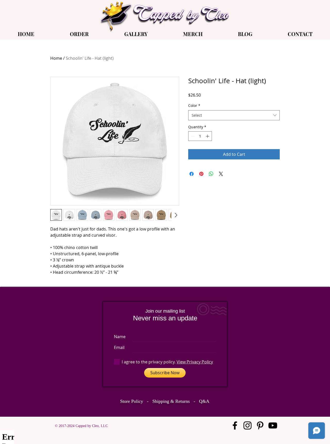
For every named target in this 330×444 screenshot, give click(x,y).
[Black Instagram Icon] (247, 425)
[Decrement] (192, 136)
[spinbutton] (200, 136)
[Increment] (208, 136)
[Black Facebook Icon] (234, 425)
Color (194, 105)
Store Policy (131, 401)
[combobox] (234, 115)
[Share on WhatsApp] (211, 174)
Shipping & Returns (171, 401)
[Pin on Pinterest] (201, 174)
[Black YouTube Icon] (272, 425)
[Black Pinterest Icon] (260, 425)
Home (56, 58)
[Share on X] (221, 174)
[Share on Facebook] (191, 174)
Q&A (204, 401)
